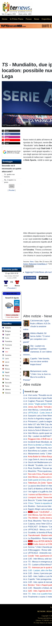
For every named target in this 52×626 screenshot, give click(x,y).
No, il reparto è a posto (10, 181)
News (32, 261)
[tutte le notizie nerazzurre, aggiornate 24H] (17, 7)
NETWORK (41, 611)
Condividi (31, 278)
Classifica (7, 324)
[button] (11, 186)
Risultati (12, 190)
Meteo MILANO (12, 294)
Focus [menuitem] (29, 19)
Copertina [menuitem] (46, 19)
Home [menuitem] (4, 19)
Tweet (44, 278)
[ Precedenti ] (11, 288)
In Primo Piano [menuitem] (16, 19)
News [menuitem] (36, 19)
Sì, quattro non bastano (9, 176)
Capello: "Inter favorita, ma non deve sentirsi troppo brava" (40, 361)
